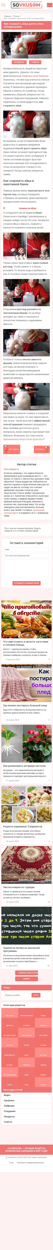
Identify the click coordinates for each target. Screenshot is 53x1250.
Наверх (26, 979)
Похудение (9, 1111)
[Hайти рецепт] (50, 5)
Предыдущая (14, 449)
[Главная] (26, 5)
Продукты (19, 62)
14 (49, 902)
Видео (7, 1095)
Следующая (39, 449)
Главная (7, 16)
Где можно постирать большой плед (25, 705)
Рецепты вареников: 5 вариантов (22, 826)
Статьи (16, 16)
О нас (11, 1163)
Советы (35, 62)
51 (49, 966)
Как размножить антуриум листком (24, 765)
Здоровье (9, 1100)
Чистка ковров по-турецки (19, 887)
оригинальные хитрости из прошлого (23, 439)
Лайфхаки (9, 1105)
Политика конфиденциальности (30, 1163)
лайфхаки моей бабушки (35, 76)
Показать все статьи (28, 973)
